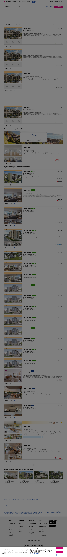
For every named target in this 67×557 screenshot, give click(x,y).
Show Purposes (59, 555)
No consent (59, 551)
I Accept (59, 548)
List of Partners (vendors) (34, 553)
